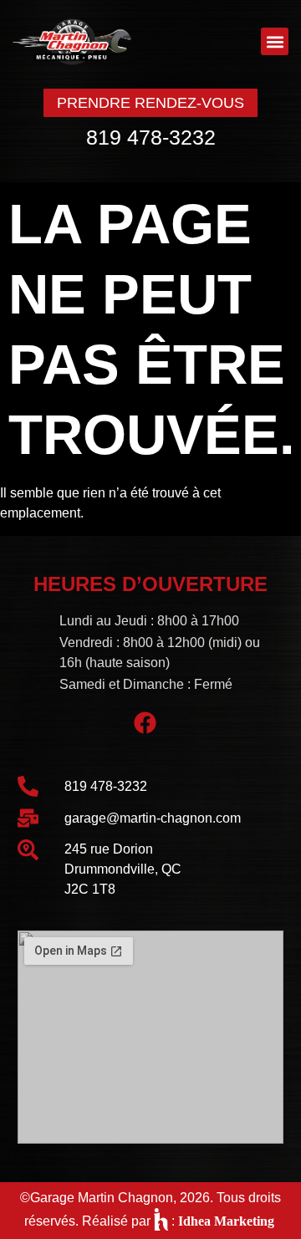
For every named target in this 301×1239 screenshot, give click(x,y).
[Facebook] (145, 723)
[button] (274, 41)
